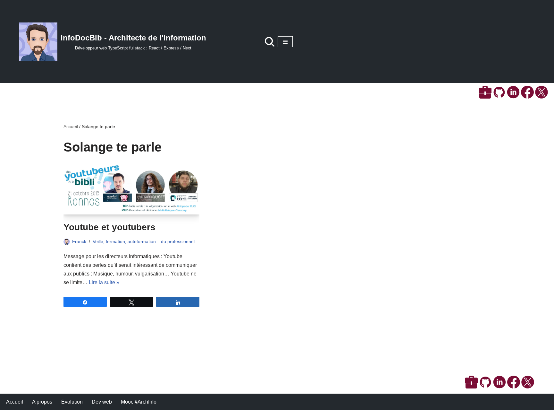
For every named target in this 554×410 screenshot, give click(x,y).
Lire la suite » (104, 282)
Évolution (72, 402)
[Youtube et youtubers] (131, 189)
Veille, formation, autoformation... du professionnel (144, 241)
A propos (42, 402)
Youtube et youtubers (109, 227)
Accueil (70, 126)
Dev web (102, 402)
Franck (79, 241)
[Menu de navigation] (285, 41)
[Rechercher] (269, 42)
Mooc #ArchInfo (138, 402)
